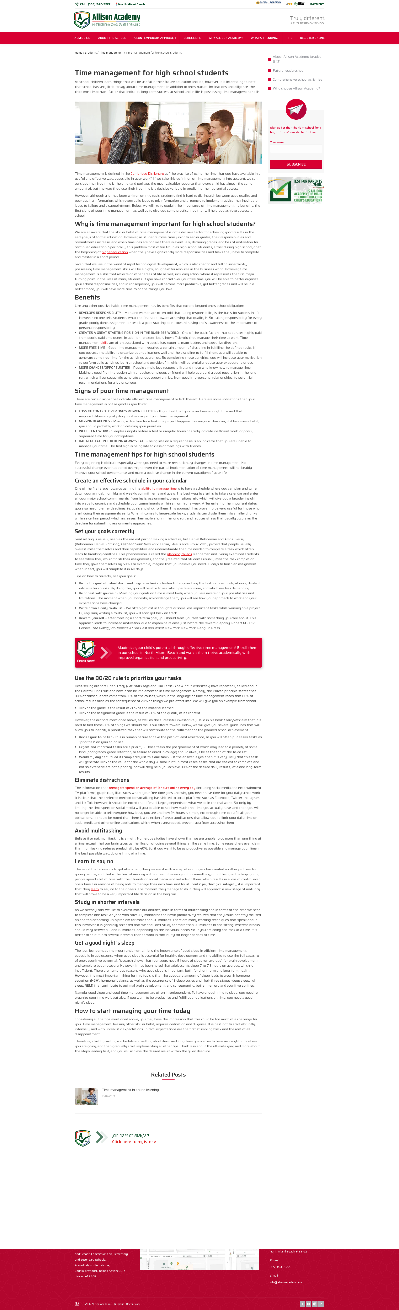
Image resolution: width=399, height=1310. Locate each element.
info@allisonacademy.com (286, 1282)
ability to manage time (159, 488)
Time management (111, 52)
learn (95, 889)
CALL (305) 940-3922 (95, 4)
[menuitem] (82, 38)
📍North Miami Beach (130, 4)
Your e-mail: (278, 142)
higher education (115, 252)
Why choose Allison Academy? (296, 88)
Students (91, 52)
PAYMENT (317, 4)
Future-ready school (288, 70)
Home (79, 52)
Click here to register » (134, 1141)
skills (104, 342)
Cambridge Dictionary (147, 173)
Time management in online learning (130, 1089)
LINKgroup (118, 1304)
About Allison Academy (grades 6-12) (297, 59)
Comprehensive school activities (297, 79)
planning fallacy (179, 554)
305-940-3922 (280, 1267)
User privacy (133, 1304)
